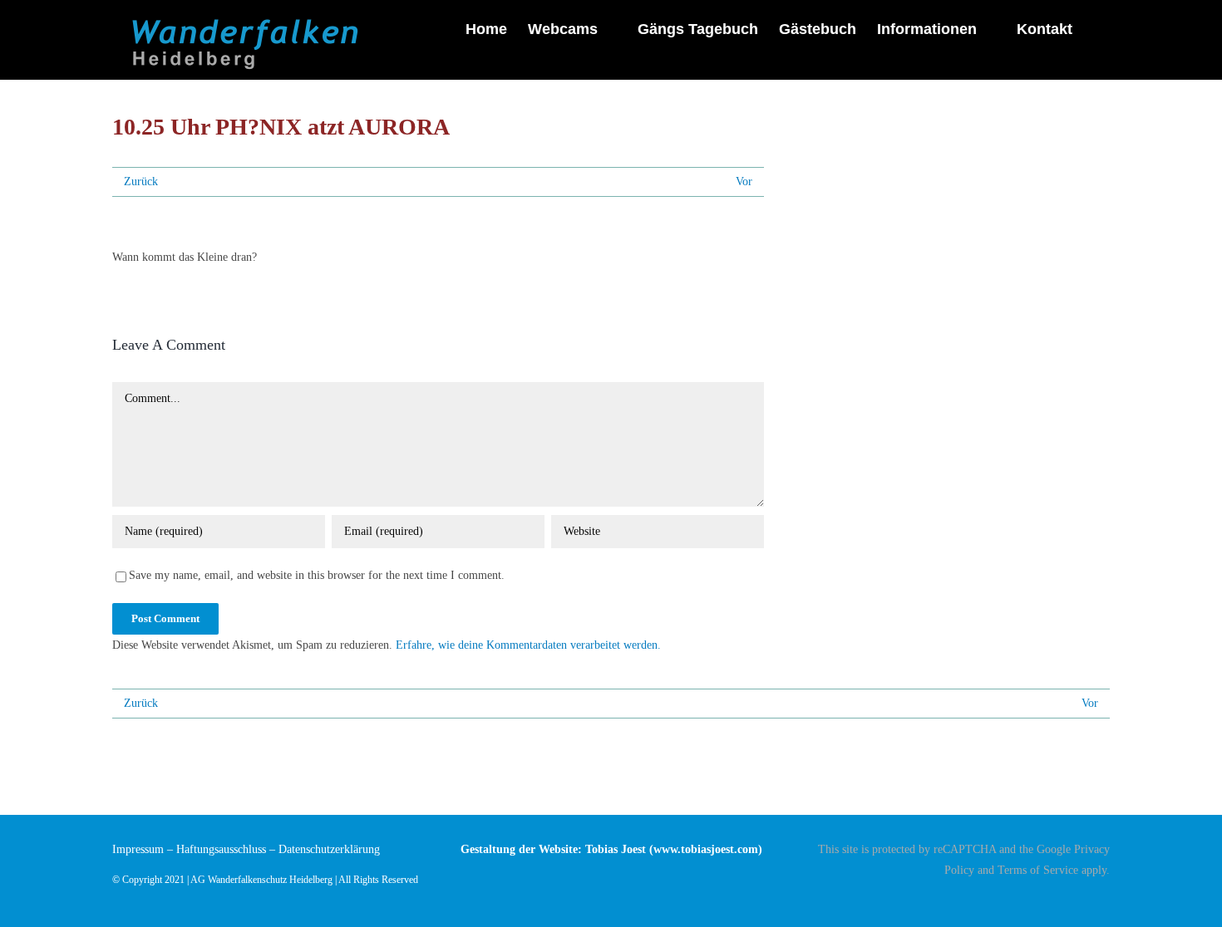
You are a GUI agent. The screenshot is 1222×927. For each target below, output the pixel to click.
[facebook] (1105, 899)
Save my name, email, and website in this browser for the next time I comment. (317, 575)
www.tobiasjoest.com (705, 849)
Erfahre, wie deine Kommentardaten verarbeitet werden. (528, 645)
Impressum (138, 849)
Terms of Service (1038, 870)
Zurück (141, 181)
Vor (744, 181)
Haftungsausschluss (221, 849)
